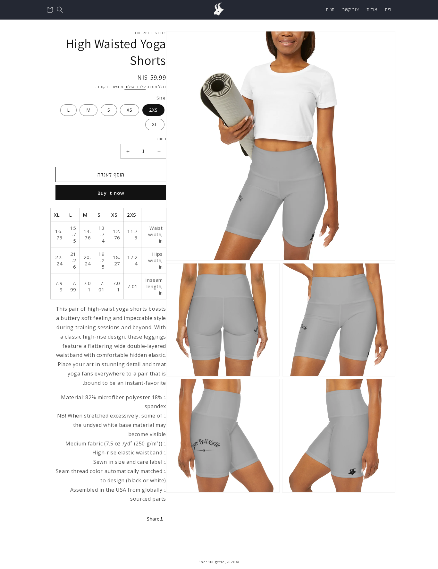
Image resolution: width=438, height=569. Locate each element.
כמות (161, 139)
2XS (153, 110)
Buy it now (110, 193)
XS (129, 110)
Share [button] (153, 519)
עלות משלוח (135, 87)
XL (155, 124)
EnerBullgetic (211, 561)
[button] (60, 10)
